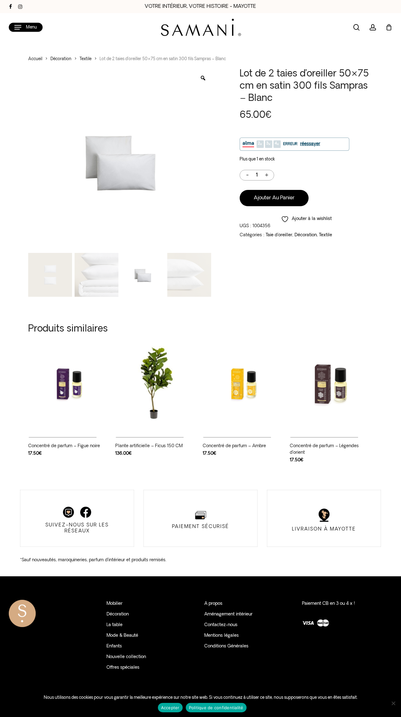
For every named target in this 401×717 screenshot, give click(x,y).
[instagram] (20, 6)
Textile (85, 59)
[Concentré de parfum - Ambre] (244, 383)
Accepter (170, 707)
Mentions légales (221, 635)
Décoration (60, 59)
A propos (213, 603)
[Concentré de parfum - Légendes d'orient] (331, 383)
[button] (26, 27)
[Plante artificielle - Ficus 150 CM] (156, 383)
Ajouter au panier (274, 198)
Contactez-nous (220, 625)
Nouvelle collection (126, 657)
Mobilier (114, 603)
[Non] (393, 703)
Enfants (114, 646)
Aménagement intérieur (228, 614)
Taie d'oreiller (279, 235)
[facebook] (10, 6)
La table (114, 625)
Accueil (35, 59)
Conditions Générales (226, 646)
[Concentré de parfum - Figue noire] (69, 383)
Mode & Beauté (122, 635)
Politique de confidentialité (216, 707)
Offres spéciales (123, 667)
